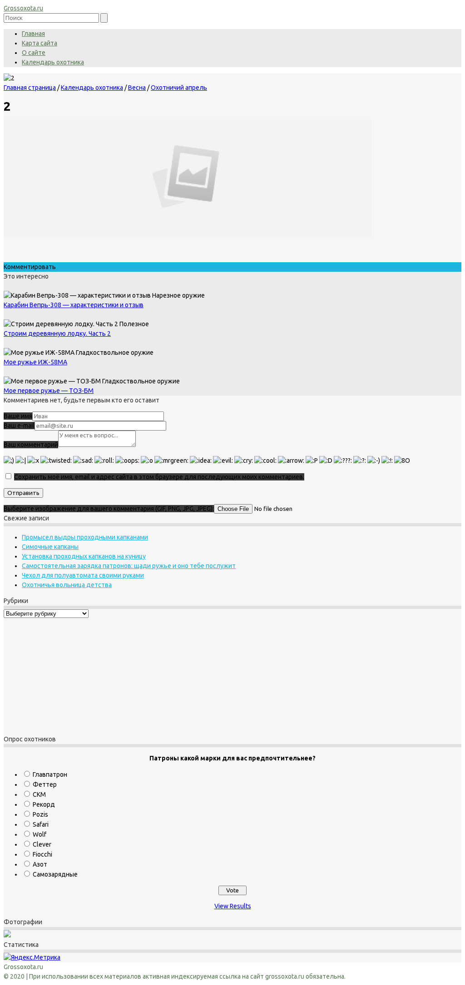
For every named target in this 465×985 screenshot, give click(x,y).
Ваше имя (18, 416)
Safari (41, 824)
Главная (33, 33)
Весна (137, 87)
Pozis (40, 814)
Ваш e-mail (19, 425)
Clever (42, 844)
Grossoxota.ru (23, 8)
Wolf (39, 834)
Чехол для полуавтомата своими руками (83, 575)
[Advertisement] (60, 675)
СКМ (39, 794)
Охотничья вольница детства (67, 584)
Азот (40, 864)
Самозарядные (55, 874)
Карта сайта (39, 43)
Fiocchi (42, 854)
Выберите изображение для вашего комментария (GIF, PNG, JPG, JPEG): (109, 508)
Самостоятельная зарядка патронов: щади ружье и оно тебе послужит (129, 565)
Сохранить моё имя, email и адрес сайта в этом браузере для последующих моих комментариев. (159, 476)
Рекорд (44, 804)
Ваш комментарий (31, 444)
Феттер (45, 784)
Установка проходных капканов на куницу (84, 556)
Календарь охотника (53, 62)
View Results (232, 906)
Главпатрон (50, 774)
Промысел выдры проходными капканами (85, 537)
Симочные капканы (50, 546)
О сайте (33, 52)
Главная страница (30, 87)
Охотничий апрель (179, 87)
